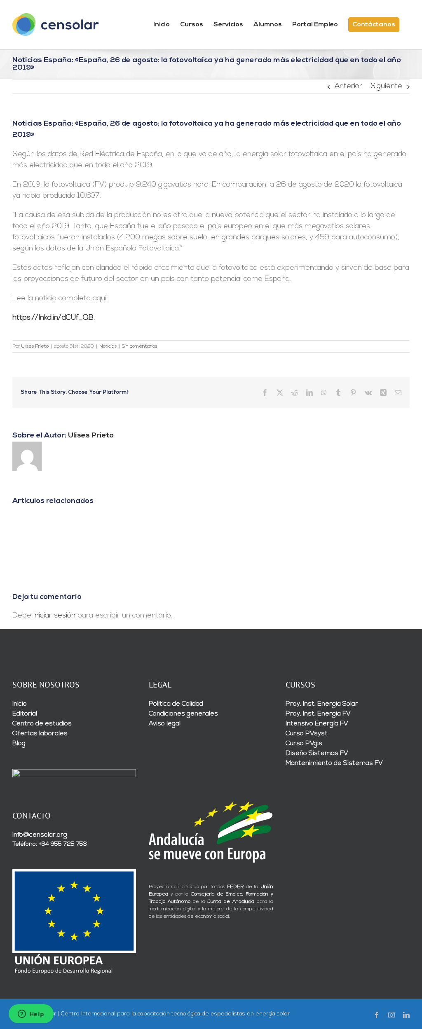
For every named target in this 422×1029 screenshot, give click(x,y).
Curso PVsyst (307, 733)
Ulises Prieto (35, 346)
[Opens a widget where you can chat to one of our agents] (31, 1014)
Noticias (108, 346)
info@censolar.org (39, 835)
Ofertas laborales (40, 733)
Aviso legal (165, 723)
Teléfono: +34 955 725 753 (49, 844)
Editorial (24, 714)
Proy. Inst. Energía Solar (322, 704)
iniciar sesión (55, 616)
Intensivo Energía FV (317, 723)
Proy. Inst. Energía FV (318, 714)
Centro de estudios (42, 723)
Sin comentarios (139, 346)
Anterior (348, 86)
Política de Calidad (176, 704)
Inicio (19, 704)
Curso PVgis (304, 743)
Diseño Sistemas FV (317, 753)
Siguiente (386, 86)
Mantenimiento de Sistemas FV (334, 763)
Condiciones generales (183, 714)
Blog (19, 743)
